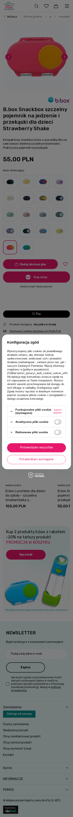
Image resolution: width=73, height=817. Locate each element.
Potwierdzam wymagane (36, 459)
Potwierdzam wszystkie (36, 447)
